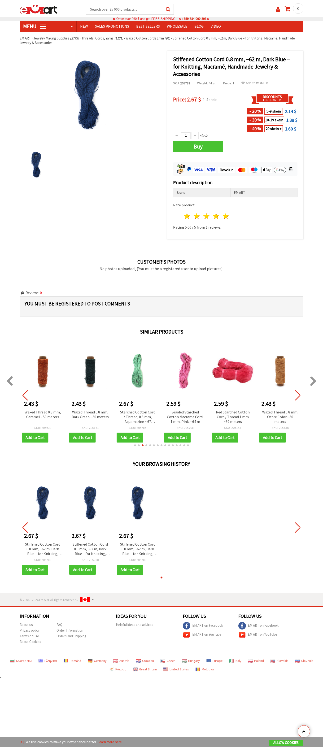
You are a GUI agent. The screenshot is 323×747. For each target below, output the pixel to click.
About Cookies (30, 641)
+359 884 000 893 (194, 19)
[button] (135, 445)
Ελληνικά (50, 661)
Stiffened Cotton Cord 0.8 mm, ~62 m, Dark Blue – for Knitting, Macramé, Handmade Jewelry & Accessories (42, 549)
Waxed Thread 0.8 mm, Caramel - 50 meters (43, 414)
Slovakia (282, 661)
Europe (218, 661)
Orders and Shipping (71, 636)
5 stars (226, 216)
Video (216, 26)
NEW (84, 26)
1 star (187, 216)
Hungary (194, 661)
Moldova (208, 669)
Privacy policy (29, 630)
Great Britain (148, 669)
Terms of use (29, 636)
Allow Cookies (286, 742)
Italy (238, 661)
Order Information (70, 630)
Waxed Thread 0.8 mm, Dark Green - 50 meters (90, 414)
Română (75, 661)
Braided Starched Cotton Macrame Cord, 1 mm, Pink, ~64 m (185, 417)
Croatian (148, 661)
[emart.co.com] (38, 9)
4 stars (216, 216)
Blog (199, 26)
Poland (259, 661)
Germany (100, 661)
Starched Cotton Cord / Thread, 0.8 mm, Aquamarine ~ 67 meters (137, 417)
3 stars (207, 216)
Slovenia (307, 661)
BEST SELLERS (148, 26)
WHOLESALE (177, 26)
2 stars (197, 216)
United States (179, 669)
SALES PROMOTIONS (112, 26)
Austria (124, 661)
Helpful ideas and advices (134, 624)
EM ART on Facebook (207, 625)
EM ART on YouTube (207, 634)
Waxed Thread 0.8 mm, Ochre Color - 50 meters (280, 417)
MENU (30, 26)
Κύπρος (120, 669)
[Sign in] (278, 9)
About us (26, 624)
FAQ (59, 624)
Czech (171, 661)
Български (24, 661)
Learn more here (109, 742)
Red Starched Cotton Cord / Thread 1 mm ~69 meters (233, 417)
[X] (22, 742)
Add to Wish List (257, 83)
